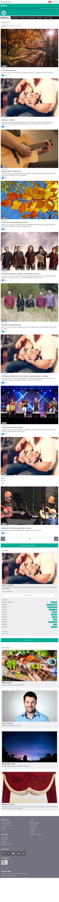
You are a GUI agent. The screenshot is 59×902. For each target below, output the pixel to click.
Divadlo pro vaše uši (8, 804)
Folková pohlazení (8, 585)
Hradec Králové (52, 607)
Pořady (22, 18)
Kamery (56, 8)
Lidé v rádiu (33, 827)
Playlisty (40, 18)
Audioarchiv (49, 8)
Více (51, 18)
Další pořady (6, 648)
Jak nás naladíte (34, 823)
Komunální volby (6, 825)
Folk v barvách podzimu (9, 70)
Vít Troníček (5, 633)
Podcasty (4, 842)
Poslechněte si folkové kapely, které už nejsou (16, 528)
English (26, 873)
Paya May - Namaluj (8, 120)
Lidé (45, 18)
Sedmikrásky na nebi (8, 764)
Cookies (3, 873)
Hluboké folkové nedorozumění (11, 171)
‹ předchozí (3, 539)
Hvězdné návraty (7, 723)
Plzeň (55, 619)
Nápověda (33, 825)
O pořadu (4, 550)
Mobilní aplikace (6, 844)
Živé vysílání (4, 837)
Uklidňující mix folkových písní (11, 325)
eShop (3, 830)
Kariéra (32, 830)
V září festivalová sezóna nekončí (12, 427)
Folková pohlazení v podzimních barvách (15, 222)
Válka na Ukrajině (6, 823)
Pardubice (54, 602)
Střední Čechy (53, 622)
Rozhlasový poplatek (36, 834)
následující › (56, 539)
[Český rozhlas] (6, 2)
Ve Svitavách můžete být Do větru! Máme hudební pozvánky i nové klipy (25, 376)
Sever (55, 624)
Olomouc (54, 614)
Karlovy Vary (53, 609)
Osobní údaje (10, 873)
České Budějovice (52, 604)
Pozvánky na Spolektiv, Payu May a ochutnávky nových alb (20, 273)
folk (3, 478)
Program (42, 8)
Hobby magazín (7, 682)
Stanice (3, 827)
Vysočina (54, 626)
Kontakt (32, 832)
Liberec (55, 612)
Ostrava (54, 617)
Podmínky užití (19, 873)
